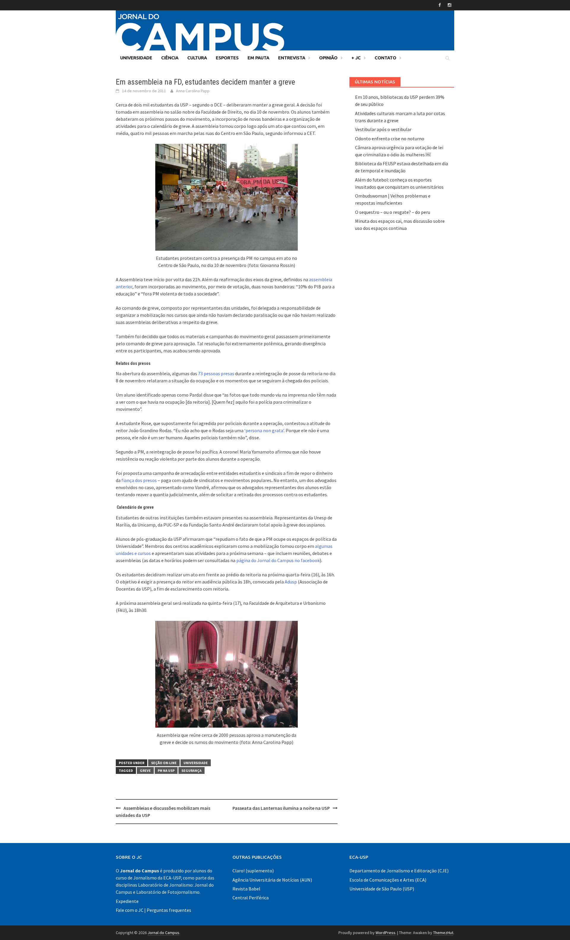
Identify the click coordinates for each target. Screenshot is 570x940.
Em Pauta (258, 57)
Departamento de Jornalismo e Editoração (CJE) (399, 871)
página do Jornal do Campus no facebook (278, 560)
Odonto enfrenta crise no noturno (389, 138)
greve (145, 770)
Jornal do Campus (163, 932)
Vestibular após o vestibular (383, 129)
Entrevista (291, 57)
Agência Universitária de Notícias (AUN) (272, 880)
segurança (191, 770)
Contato (385, 57)
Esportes (227, 57)
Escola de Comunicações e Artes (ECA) (387, 880)
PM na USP (166, 770)
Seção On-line (164, 763)
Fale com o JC (129, 910)
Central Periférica (250, 898)
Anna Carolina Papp (193, 90)
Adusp (291, 582)
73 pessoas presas (216, 373)
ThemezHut (443, 932)
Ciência (169, 57)
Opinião (328, 57)
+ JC (356, 57)
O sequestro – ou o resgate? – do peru (392, 212)
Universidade (136, 57)
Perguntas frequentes (169, 910)
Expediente (127, 901)
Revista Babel (246, 889)
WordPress (385, 932)
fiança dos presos (139, 480)
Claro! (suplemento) (253, 871)
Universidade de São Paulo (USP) (381, 889)
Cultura (197, 57)
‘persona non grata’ (264, 430)
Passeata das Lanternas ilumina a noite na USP (281, 808)
